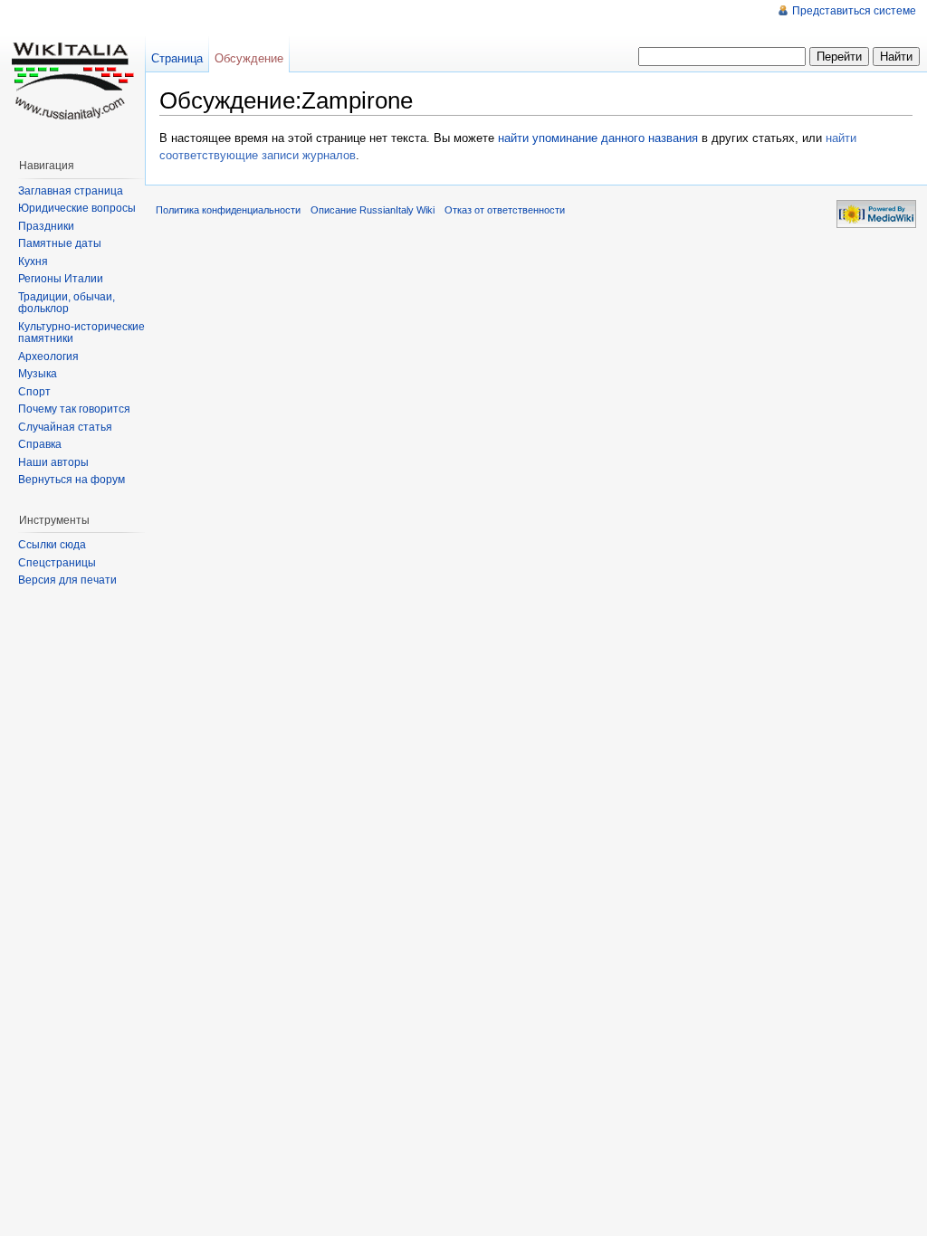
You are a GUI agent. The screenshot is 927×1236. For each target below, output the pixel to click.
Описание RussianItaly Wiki (373, 209)
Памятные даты (59, 243)
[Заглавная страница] (72, 72)
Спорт (34, 391)
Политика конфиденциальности (228, 209)
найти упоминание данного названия (598, 138)
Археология (48, 356)
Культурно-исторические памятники (81, 333)
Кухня (33, 261)
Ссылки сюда (52, 544)
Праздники (46, 226)
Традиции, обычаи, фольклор (66, 303)
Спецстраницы (57, 562)
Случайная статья (65, 427)
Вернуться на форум (71, 479)
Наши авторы (53, 462)
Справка (40, 444)
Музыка (37, 373)
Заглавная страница (70, 191)
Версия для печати (67, 580)
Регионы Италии (60, 278)
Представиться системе (854, 11)
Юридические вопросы (77, 208)
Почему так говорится (74, 409)
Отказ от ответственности (504, 209)
